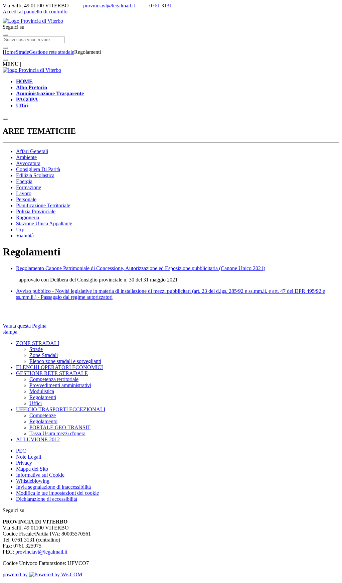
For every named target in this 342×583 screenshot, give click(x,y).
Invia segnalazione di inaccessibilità (53, 487)
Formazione (28, 187)
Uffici (35, 403)
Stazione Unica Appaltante (44, 223)
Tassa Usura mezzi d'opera (57, 433)
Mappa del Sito (32, 469)
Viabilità (25, 235)
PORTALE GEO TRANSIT (60, 427)
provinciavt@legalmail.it (109, 5)
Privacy (24, 463)
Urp (20, 229)
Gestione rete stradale (51, 52)
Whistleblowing (32, 481)
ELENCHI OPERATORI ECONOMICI (59, 367)
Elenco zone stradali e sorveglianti (65, 361)
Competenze (42, 415)
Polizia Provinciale (35, 211)
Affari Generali (32, 151)
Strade (22, 52)
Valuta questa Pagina (24, 326)
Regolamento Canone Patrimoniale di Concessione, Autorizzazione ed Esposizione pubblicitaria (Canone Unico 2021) (140, 268)
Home (9, 52)
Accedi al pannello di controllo (35, 11)
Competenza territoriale (53, 379)
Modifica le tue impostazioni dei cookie (57, 493)
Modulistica (41, 391)
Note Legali (28, 457)
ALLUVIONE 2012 (38, 439)
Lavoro (23, 193)
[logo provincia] (171, 21)
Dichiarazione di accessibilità (46, 499)
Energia (24, 181)
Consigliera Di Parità (38, 169)
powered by (16, 574)
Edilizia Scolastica (35, 175)
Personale (26, 199)
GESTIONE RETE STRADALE (52, 373)
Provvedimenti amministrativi (60, 385)
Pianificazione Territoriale (43, 205)
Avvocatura (28, 163)
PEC (21, 451)
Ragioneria (27, 217)
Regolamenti (42, 397)
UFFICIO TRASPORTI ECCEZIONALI (60, 409)
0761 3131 (160, 5)
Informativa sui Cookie (40, 475)
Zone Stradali (43, 355)
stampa (10, 332)
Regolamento (43, 421)
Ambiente (26, 157)
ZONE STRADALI (37, 343)
